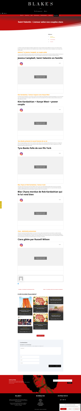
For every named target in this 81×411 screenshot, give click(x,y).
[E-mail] (18, 283)
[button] (79, 404)
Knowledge (36, 15)
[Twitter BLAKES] (63, 400)
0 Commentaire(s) (52, 39)
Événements (27, 309)
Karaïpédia (56, 15)
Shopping (50, 15)
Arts (32, 15)
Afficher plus (40, 335)
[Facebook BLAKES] (60, 400)
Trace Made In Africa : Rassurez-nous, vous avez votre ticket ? (56, 300)
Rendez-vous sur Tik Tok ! (25, 329)
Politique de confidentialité (43, 409)
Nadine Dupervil (38, 311)
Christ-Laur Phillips (38, 328)
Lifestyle (27, 15)
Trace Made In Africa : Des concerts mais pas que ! (56, 316)
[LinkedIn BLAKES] (65, 400)
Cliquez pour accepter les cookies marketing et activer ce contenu (40, 77)
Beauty (21, 15)
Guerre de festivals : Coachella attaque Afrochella (25, 311)
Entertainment (44, 15)
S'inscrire (69, 382)
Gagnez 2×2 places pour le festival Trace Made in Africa (40, 308)
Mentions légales (37, 409)
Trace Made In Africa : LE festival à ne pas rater (40, 325)
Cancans (51, 36)
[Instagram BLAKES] (62, 400)
